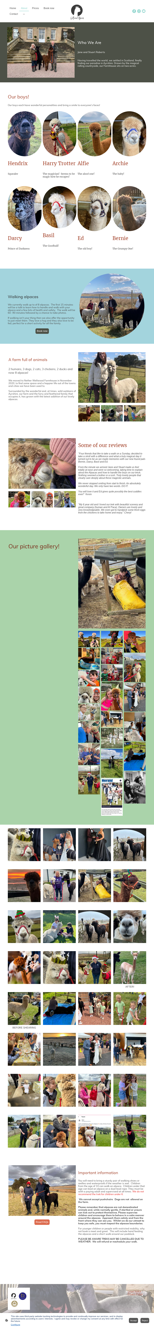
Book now (42, 331)
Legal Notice (134, 1291)
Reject (145, 1320)
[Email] (144, 11)
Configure (15, 1324)
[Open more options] (24, 14)
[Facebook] (134, 11)
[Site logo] (77, 11)
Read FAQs (42, 1222)
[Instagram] (139, 11)
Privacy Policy (135, 1294)
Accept (133, 1320)
